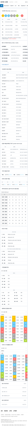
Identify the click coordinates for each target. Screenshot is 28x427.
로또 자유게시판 (5, 383)
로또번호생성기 (6, 5)
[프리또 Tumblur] (15, 425)
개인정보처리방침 (7, 414)
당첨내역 (11, 5)
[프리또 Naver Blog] (2, 425)
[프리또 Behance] (19, 425)
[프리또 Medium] (9, 425)
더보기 (25, 383)
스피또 (16, 2)
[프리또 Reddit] (10, 425)
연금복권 (11, 2)
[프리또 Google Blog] (4, 425)
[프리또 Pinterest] (12, 425)
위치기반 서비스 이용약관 (15, 414)
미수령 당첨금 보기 (5, 64)
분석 (15, 5)
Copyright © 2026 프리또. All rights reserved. (9, 416)
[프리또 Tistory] (22, 425)
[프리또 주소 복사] (25, 425)
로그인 (26, 2)
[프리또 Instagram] (7, 425)
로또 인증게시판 (5, 400)
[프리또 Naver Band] (20, 425)
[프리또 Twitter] (14, 425)
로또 (6, 2)
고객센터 (15, 410)
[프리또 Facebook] (17, 425)
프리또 (3, 2)
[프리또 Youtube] (6, 425)
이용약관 (2, 414)
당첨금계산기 (23, 5)
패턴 (19, 5)
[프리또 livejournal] (23, 425)
